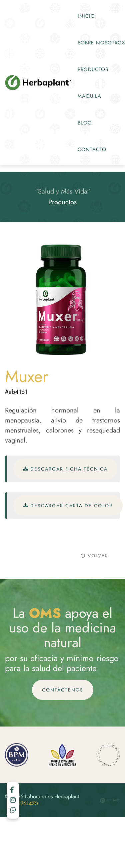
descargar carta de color (70, 505)
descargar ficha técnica (68, 469)
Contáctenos (62, 689)
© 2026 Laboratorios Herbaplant (42, 800)
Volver (97, 555)
